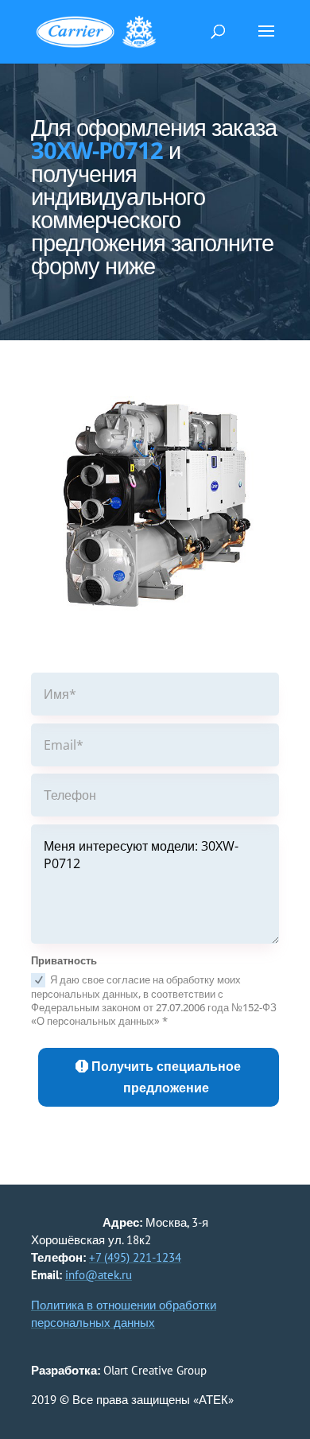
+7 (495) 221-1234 (135, 1257)
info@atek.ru (98, 1274)
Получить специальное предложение (166, 1076)
